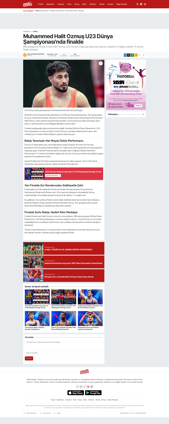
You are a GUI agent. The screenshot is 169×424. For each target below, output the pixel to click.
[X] (81, 386)
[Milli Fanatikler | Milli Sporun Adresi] (27, 4)
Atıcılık (101, 4)
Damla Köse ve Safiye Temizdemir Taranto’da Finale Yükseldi (59, 11)
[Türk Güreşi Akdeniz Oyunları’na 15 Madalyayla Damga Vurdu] (37, 297)
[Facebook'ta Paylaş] (125, 55)
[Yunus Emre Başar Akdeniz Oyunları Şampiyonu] (37, 318)
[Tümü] (143, 114)
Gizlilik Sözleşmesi (31, 413)
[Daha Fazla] (136, 55)
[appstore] (75, 393)
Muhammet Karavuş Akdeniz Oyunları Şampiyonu (88, 328)
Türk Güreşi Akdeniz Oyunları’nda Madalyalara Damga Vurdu (63, 307)
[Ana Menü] (144, 4)
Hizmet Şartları (46, 413)
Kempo (110, 4)
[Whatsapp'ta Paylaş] (132, 55)
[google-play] (93, 393)
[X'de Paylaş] (128, 55)
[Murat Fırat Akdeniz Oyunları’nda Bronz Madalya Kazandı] (63, 318)
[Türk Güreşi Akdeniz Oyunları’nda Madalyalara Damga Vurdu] (63, 297)
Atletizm (93, 4)
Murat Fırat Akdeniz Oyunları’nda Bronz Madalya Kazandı (63, 328)
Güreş (77, 4)
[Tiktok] (91, 386)
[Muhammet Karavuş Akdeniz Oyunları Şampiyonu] (90, 318)
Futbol (40, 4)
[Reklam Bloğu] (126, 84)
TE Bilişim (131, 413)
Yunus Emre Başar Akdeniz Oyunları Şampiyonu (34, 328)
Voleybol (60, 4)
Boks (84, 4)
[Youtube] (88, 386)
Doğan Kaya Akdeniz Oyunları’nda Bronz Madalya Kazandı (90, 307)
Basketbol (50, 4)
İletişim (59, 413)
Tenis (69, 4)
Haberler (26, 31)
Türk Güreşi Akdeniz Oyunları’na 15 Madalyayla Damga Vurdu (36, 307)
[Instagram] (84, 386)
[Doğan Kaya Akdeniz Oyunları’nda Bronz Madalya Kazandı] (90, 297)
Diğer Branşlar (121, 4)
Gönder (29, 358)
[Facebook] (77, 386)
